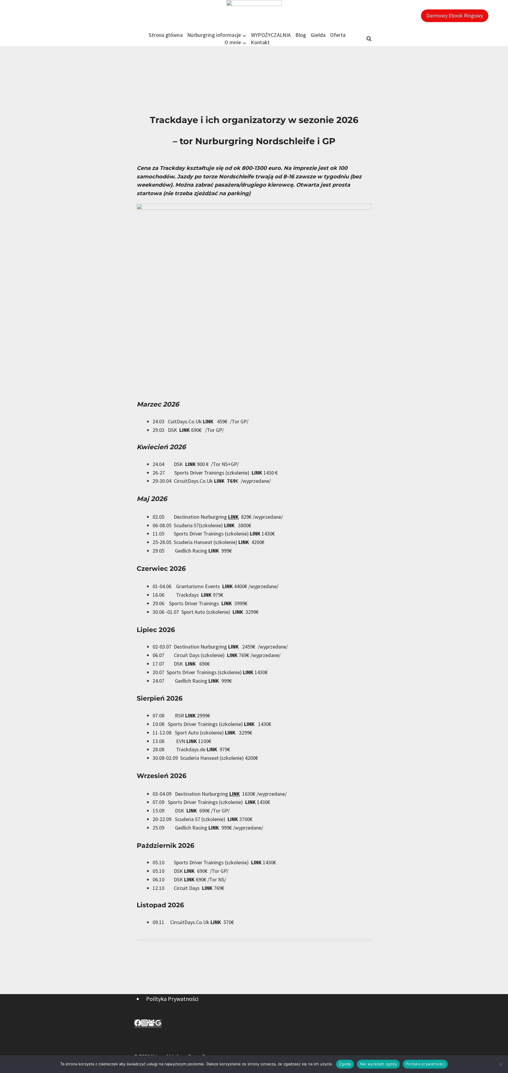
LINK (210, 421)
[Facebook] (137, 1023)
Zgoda (345, 1064)
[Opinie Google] (158, 1023)
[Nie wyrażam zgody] (501, 1064)
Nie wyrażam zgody (378, 1064)
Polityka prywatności (425, 1064)
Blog (300, 34)
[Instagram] (144, 1023)
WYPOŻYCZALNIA (271, 34)
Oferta (337, 34)
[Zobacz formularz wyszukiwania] (369, 39)
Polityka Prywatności (172, 998)
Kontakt (260, 42)
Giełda (318, 34)
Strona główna (166, 34)
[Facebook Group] (151, 1023)
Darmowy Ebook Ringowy (454, 15)
